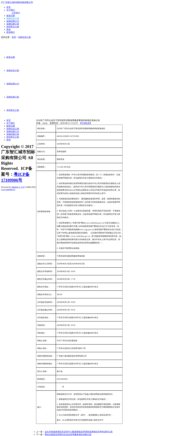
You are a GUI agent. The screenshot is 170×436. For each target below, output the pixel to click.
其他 (8, 29)
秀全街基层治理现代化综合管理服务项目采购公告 (68, 434)
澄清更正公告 (12, 27)
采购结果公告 (12, 24)
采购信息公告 (12, 18)
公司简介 (16, 13)
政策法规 (10, 15)
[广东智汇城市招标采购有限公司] (17, 2)
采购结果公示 (12, 21)
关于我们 (10, 10)
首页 (8, 7)
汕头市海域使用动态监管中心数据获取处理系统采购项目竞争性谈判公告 (79, 432)
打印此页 (85, 123)
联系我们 (10, 32)
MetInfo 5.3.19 (18, 187)
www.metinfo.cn (8, 189)
